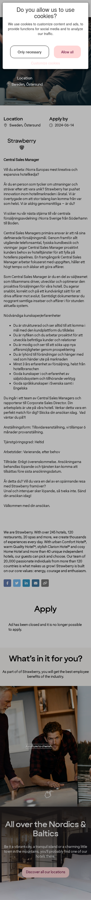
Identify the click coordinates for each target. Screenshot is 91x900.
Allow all (67, 51)
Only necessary (29, 51)
